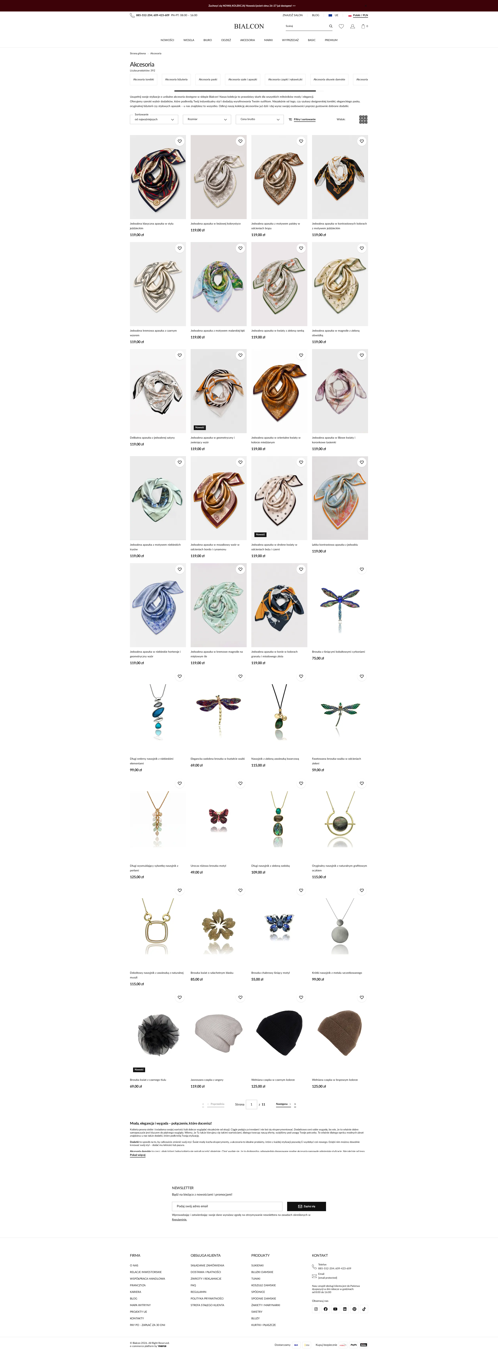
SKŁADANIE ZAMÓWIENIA (207, 1265)
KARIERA (135, 1292)
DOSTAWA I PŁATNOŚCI (206, 1272)
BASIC (312, 40)
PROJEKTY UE (138, 1312)
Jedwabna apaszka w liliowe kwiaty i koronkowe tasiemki (333, 440)
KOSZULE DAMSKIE (263, 1285)
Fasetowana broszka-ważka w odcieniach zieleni (336, 761)
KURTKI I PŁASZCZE (263, 1325)
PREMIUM (331, 40)
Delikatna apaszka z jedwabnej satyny (152, 437)
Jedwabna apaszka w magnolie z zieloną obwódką (335, 333)
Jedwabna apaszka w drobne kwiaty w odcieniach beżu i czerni (274, 547)
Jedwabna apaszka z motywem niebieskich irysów (155, 547)
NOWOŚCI (167, 40)
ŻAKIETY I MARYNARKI (265, 1305)
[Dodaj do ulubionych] (179, 141)
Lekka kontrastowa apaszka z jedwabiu (335, 544)
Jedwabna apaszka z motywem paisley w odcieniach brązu (275, 226)
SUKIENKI (257, 1265)
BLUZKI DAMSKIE (262, 1272)
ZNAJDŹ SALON (293, 15)
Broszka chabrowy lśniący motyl (270, 973)
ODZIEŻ (226, 40)
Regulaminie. (179, 1219)
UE (336, 15)
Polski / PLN (360, 15)
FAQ (193, 1285)
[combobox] (154, 119)
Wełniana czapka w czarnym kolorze (273, 1080)
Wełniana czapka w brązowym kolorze (335, 1080)
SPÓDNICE (258, 1292)
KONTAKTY (137, 1318)
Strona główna (138, 53)
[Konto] (352, 26)
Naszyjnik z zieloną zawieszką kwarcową (275, 759)
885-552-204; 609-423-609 (334, 1268)
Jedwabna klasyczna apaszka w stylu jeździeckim (152, 226)
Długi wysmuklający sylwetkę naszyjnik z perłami (154, 868)
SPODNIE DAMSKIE (263, 1298)
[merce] (162, 1346)
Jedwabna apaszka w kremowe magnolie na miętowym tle (217, 654)
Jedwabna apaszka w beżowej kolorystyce (216, 223)
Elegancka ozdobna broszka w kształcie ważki (218, 759)
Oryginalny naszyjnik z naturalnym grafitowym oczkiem (339, 868)
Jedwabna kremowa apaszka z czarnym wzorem (153, 333)
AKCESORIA (247, 40)
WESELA (188, 40)
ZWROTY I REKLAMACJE (206, 1278)
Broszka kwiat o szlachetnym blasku (212, 973)
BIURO (207, 40)
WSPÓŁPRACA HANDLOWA (147, 1278)
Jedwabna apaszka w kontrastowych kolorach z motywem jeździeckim (339, 226)
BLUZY (255, 1318)
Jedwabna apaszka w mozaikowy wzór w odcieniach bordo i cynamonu (215, 547)
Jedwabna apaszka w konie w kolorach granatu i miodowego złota (274, 654)
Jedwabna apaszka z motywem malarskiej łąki (218, 330)
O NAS (134, 1265)
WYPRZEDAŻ (290, 40)
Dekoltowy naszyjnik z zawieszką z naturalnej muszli (156, 975)
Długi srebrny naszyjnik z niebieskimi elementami (151, 761)
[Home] (249, 26)
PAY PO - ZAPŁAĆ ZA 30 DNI (147, 1325)
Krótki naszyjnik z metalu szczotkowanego (337, 973)
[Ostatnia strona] (295, 1104)
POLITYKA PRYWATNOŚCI (207, 1298)
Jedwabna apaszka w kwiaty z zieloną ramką (277, 330)
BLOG (315, 15)
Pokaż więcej (138, 1155)
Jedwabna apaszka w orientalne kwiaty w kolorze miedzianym (276, 440)
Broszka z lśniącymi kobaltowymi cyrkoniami (338, 652)
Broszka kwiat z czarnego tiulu (148, 1080)
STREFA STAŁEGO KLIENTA (207, 1305)
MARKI (268, 40)
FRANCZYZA (138, 1285)
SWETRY (256, 1312)
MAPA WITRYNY (140, 1305)
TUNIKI (255, 1278)
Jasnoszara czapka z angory (207, 1080)
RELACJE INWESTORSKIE (146, 1272)
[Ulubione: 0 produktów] (341, 26)
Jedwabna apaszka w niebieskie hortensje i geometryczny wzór (155, 654)
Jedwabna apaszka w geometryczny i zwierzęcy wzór (213, 440)
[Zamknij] (365, 6)
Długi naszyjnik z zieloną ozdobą (270, 866)
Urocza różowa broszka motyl (208, 866)
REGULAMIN (198, 1292)
